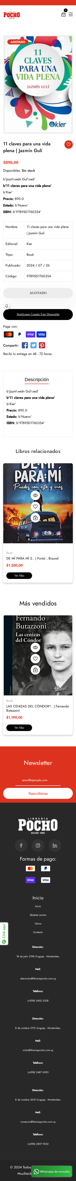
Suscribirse (38, 793)
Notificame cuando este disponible (38, 314)
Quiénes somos (38, 915)
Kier (29, 243)
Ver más (19, 575)
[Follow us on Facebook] (25, 346)
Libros (38, 923)
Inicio (38, 906)
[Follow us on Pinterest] (42, 346)
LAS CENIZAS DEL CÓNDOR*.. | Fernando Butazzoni (37, 708)
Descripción (37, 379)
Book (30, 254)
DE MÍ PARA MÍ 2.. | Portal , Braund (32, 558)
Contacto (38, 932)
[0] (63, 15)
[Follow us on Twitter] (33, 346)
